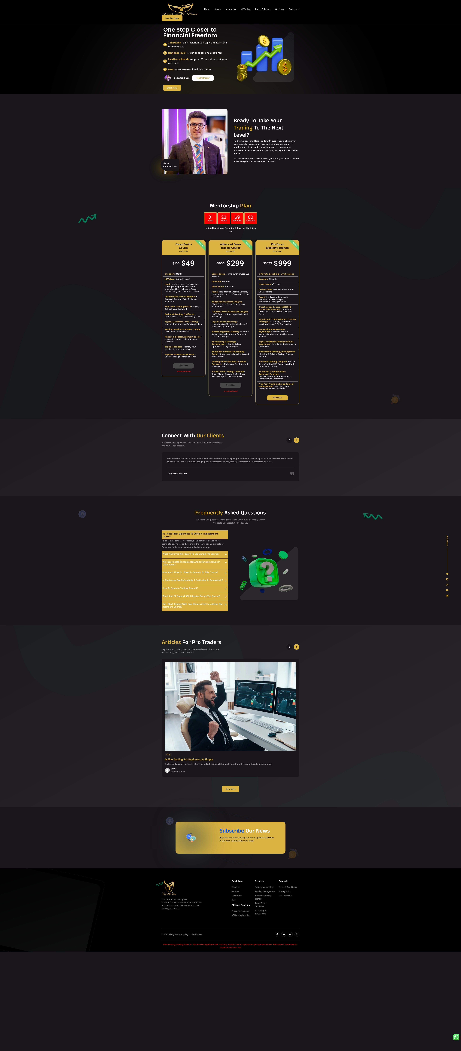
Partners (293, 9)
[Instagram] (447, 584)
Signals (218, 9)
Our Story (279, 9)
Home (207, 9)
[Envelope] (447, 595)
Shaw (186, 78)
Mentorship (231, 9)
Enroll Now (172, 87)
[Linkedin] (447, 574)
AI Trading (245, 9)
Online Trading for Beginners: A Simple (189, 760)
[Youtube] (447, 590)
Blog (168, 754)
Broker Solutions (262, 9)
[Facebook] (447, 579)
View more (230, 789)
